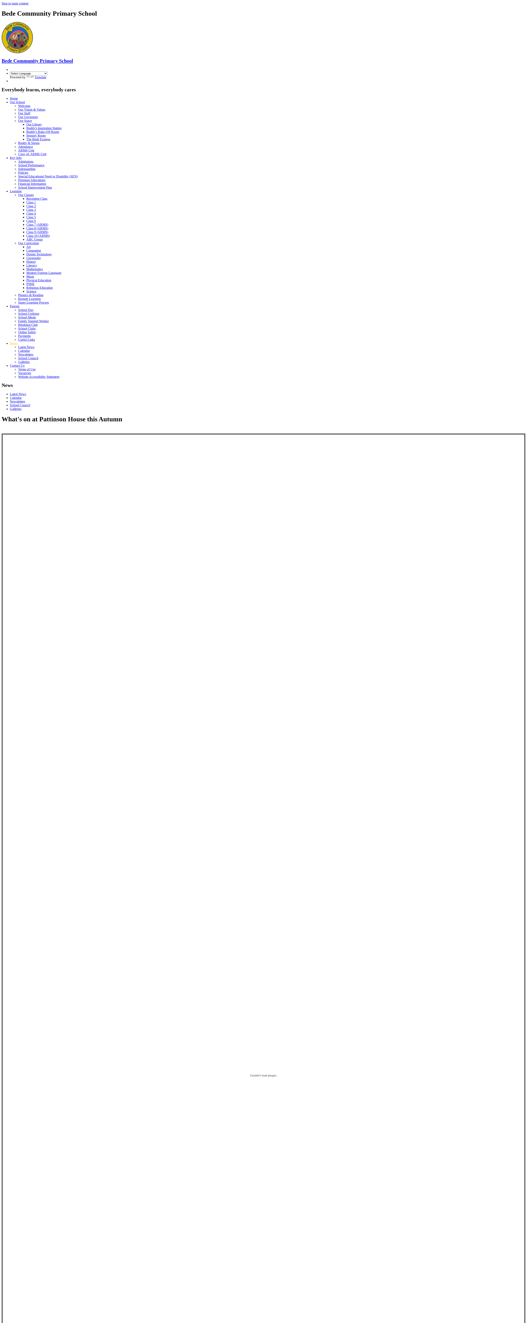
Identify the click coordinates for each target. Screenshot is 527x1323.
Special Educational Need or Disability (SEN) (48, 176)
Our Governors (28, 117)
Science (31, 291)
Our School (17, 102)
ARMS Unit (26, 150)
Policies (23, 172)
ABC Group (34, 239)
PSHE (30, 284)
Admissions (25, 161)
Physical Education (38, 280)
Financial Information (32, 184)
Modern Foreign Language (43, 273)
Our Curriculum (28, 243)
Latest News (26, 347)
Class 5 (31, 217)
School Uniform (28, 313)
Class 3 (31, 209)
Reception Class (36, 198)
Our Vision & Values (31, 109)
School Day (26, 310)
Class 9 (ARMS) (37, 232)
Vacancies (24, 373)
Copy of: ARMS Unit (32, 154)
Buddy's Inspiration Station (44, 128)
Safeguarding (26, 169)
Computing (33, 250)
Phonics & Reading (30, 295)
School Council (28, 358)
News (13, 343)
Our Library (34, 124)
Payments (24, 336)
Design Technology (39, 254)
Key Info (16, 158)
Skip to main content (15, 3)
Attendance (25, 146)
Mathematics (34, 269)
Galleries (24, 362)
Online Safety (27, 332)
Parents (14, 306)
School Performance (31, 165)
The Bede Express (38, 139)
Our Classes (26, 195)
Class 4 (31, 213)
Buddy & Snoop (29, 143)
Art (28, 247)
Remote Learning (29, 299)
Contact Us (17, 365)
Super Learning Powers (33, 302)
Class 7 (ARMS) (37, 224)
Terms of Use (27, 369)
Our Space (25, 120)
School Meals (27, 317)
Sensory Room (36, 135)
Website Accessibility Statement (38, 376)
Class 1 (31, 202)
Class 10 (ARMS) (38, 235)
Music (30, 276)
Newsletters (25, 354)
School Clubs (27, 328)
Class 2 (31, 206)
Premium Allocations (31, 180)
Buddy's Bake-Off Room (42, 132)
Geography (33, 258)
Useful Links (26, 339)
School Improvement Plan (35, 187)
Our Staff (24, 113)
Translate (40, 77)
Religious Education (39, 287)
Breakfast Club (28, 325)
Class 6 (31, 221)
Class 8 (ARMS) (37, 228)
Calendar (24, 350)
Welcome (24, 106)
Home (14, 98)
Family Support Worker (33, 321)
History (31, 261)
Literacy (31, 265)
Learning (16, 191)
